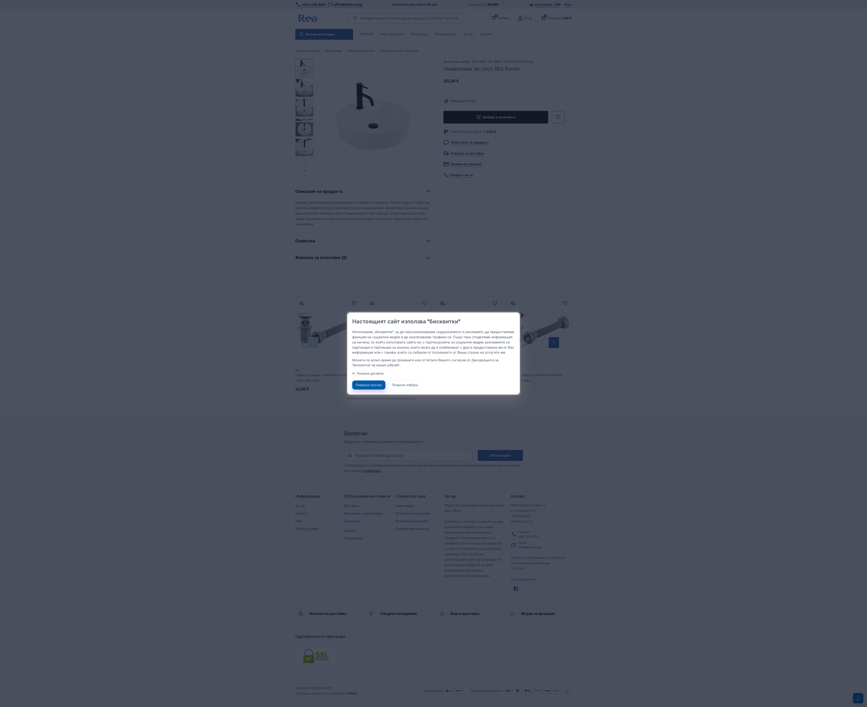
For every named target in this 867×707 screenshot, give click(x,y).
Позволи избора (405, 385)
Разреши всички (369, 385)
